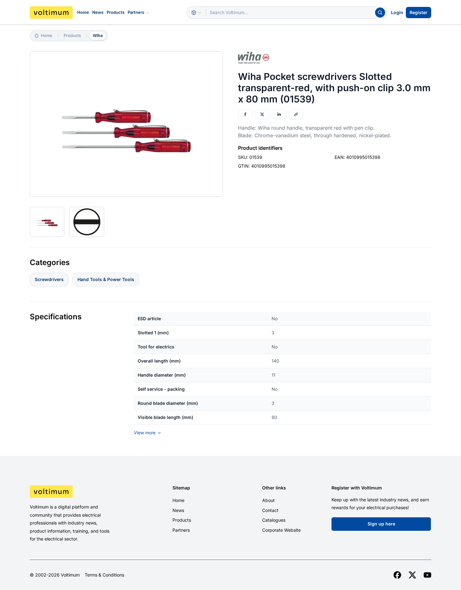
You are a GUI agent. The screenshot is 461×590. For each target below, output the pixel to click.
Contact (270, 510)
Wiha (98, 35)
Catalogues (273, 520)
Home (83, 12)
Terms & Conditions (104, 574)
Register (418, 12)
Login (397, 12)
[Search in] (196, 13)
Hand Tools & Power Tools (105, 279)
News (97, 12)
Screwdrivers (49, 279)
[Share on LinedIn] (279, 114)
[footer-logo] (77, 491)
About (268, 500)
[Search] (380, 13)
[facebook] (397, 575)
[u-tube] (427, 575)
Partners (136, 12)
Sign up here (381, 523)
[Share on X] (262, 114)
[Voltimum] (51, 12)
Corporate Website (281, 530)
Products (116, 12)
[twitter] (412, 575)
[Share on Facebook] (245, 114)
